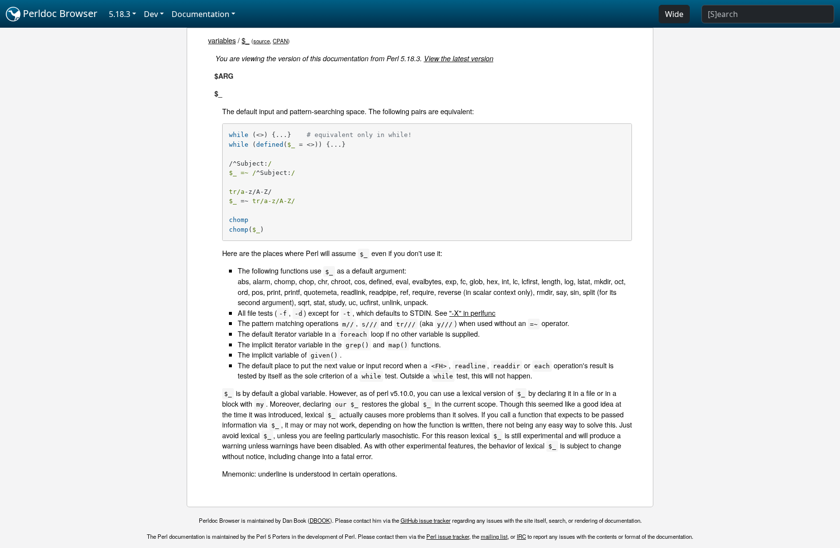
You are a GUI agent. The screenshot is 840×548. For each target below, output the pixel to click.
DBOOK (320, 520)
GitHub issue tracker (426, 520)
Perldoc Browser (58, 13)
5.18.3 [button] (119, 14)
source (261, 41)
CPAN (280, 41)
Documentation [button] (200, 14)
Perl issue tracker (447, 536)
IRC (521, 536)
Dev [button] (151, 14)
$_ (245, 40)
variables (222, 40)
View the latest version (458, 58)
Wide (674, 14)
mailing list (494, 536)
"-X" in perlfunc (472, 313)
